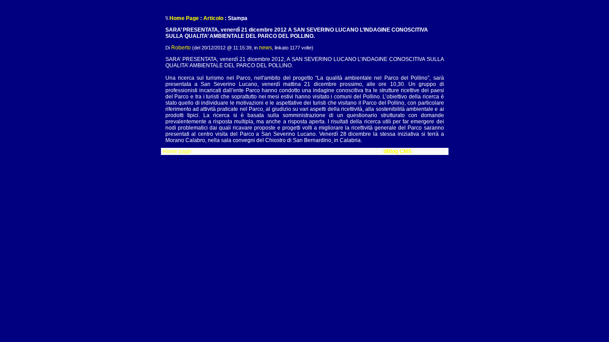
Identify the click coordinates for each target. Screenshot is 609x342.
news (265, 48)
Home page (177, 151)
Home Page (184, 18)
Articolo (213, 18)
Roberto (181, 48)
